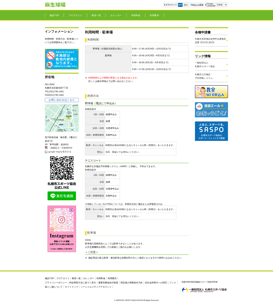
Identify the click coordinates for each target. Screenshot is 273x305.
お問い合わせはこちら (62, 100)
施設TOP (54, 15)
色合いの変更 (197, 5)
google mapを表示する (59, 151)
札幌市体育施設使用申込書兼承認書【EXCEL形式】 (210, 41)
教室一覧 (96, 15)
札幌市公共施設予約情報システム (204, 76)
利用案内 (154, 15)
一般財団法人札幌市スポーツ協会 (205, 64)
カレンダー (116, 15)
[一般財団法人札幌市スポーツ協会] (204, 289)
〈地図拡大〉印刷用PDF (60, 148)
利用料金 (135, 15)
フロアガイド (75, 15)
